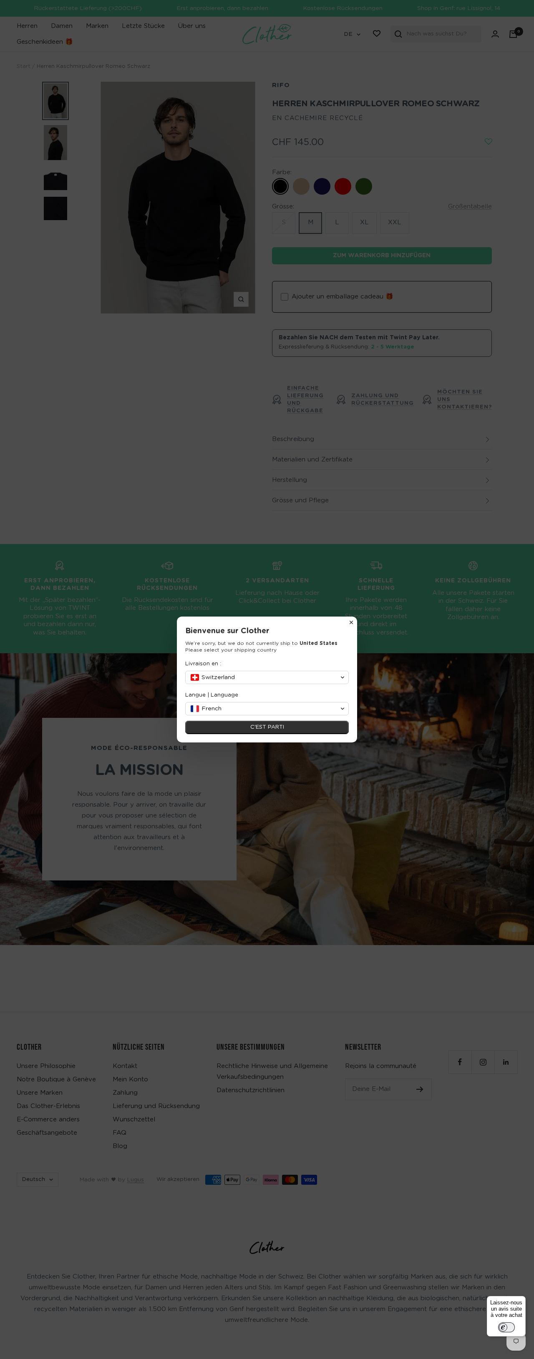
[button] (267, 677)
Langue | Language (211, 695)
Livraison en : (203, 664)
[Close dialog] (351, 622)
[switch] (506, 1327)
